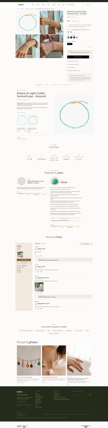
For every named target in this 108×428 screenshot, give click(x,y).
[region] (54, 202)
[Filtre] (81, 244)
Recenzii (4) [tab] (37, 243)
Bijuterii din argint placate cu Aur (26, 330)
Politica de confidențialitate (35, 417)
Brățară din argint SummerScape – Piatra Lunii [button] (47, 296)
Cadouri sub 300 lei (79, 330)
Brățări (48, 330)
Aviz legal (57, 417)
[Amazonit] (68, 37)
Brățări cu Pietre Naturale (58, 330)
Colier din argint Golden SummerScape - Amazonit (21, 129)
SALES (87, 330)
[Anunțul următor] (90, 1)
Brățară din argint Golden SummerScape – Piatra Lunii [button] (49, 260)
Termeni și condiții (38, 407)
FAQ (36, 393)
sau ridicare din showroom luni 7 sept (82, 52)
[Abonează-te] (90, 394)
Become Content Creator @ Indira (59, 397)
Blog (36, 405)
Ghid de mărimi (90, 46)
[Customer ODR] (85, 426)
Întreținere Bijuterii (38, 396)
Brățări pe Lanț (69, 330)
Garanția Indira (37, 400)
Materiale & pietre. (56, 84)
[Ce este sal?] (22, 426)
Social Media (56, 396)
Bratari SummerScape (40, 330)
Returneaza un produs (39, 397)
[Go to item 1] (20, 254)
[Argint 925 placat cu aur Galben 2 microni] (68, 32)
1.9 (29, 159)
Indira (20, 417)
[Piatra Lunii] (77, 37)
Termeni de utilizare (44, 417)
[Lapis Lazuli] (71, 37)
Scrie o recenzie (24, 259)
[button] (33, 5)
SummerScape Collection (54, 333)
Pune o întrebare (24, 262)
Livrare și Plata (37, 399)
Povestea (39, 84)
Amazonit (64, 182)
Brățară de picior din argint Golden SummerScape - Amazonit (32, 129)
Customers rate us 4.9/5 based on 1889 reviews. (27, 405)
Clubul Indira (37, 394)
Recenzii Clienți (67, 84)
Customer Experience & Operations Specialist (61, 399)
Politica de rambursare (26, 417)
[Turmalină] (74, 37)
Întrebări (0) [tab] (43, 243)
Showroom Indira (57, 394)
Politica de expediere (51, 417)
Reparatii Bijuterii (38, 402)
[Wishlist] (82, 5)
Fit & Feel (46, 84)
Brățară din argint (20, 103)
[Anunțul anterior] (18, 1)
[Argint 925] (71, 32)
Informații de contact (63, 417)
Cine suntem (56, 393)
